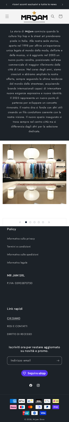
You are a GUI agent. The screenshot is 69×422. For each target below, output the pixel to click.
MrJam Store (39, 419)
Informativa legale (17, 262)
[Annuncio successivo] (62, 4)
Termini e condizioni (19, 246)
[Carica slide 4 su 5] (39, 222)
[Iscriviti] (58, 360)
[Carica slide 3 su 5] (34, 222)
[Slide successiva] (49, 222)
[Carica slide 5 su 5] (43, 222)
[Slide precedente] (20, 222)
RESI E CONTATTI (17, 326)
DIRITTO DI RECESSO (19, 334)
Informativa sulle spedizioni (23, 254)
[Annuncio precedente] (6, 4)
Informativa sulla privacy (21, 238)
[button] (7, 16)
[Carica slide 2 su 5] (30, 222)
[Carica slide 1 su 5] (26, 222)
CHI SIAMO (13, 318)
